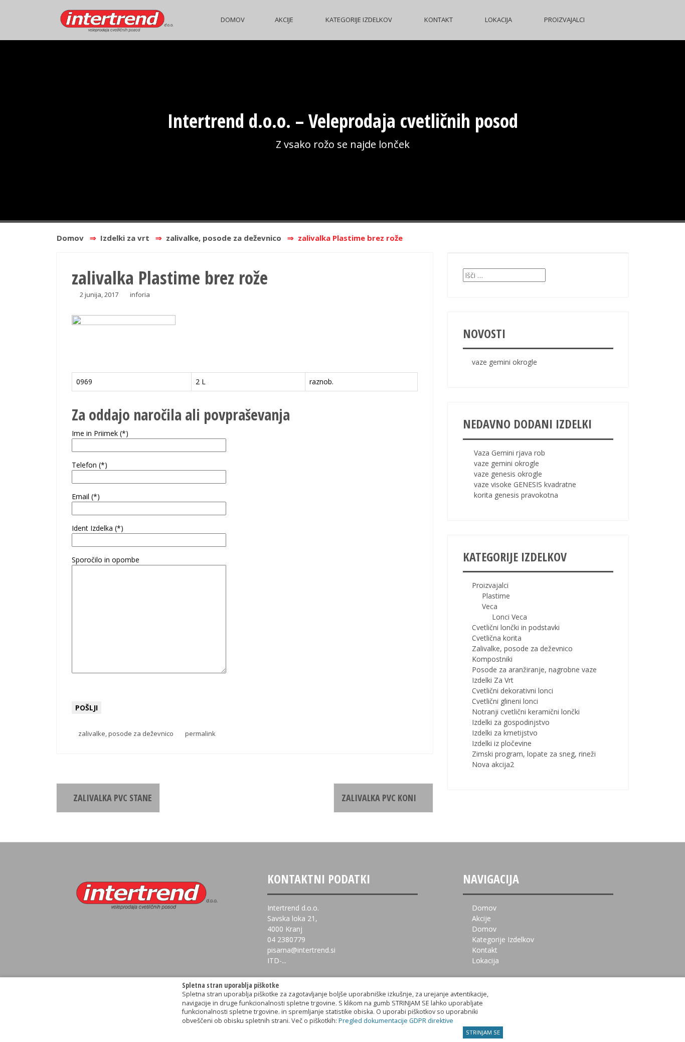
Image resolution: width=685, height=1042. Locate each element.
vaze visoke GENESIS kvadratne (525, 484)
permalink (200, 733)
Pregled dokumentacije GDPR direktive (395, 1020)
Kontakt (438, 19)
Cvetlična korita (497, 638)
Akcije (284, 19)
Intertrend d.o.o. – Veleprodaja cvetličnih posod (342, 120)
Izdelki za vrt (124, 238)
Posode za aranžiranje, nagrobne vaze (534, 669)
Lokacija (498, 19)
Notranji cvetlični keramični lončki (526, 711)
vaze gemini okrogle (504, 362)
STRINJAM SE (483, 1032)
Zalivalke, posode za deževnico (522, 648)
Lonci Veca (509, 617)
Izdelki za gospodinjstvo (511, 722)
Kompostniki (492, 659)
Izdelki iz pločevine (502, 743)
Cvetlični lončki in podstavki (516, 627)
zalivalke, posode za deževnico (223, 238)
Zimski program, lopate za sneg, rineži (534, 754)
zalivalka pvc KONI (379, 798)
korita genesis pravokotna (516, 495)
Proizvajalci (564, 19)
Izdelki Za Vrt (492, 680)
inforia (140, 294)
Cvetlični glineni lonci (505, 701)
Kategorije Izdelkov (358, 19)
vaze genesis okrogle (508, 474)
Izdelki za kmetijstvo (505, 732)
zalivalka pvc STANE (111, 798)
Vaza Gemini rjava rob (509, 453)
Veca (489, 606)
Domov (233, 19)
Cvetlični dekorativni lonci (512, 690)
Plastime (496, 596)
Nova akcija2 (493, 764)
